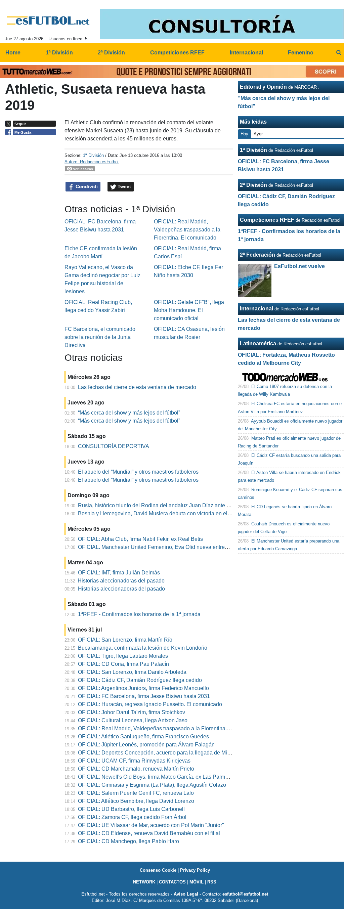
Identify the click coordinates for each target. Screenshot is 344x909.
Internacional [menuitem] (246, 52)
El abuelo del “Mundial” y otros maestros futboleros (138, 472)
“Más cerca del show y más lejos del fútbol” (129, 413)
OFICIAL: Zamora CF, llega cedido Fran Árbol (132, 817)
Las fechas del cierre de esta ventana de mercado (137, 387)
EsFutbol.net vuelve (299, 266)
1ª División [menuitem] (59, 52)
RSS (211, 881)
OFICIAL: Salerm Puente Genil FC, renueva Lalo (136, 793)
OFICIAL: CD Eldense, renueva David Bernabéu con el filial (149, 833)
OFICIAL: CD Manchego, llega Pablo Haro (128, 841)
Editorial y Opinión (263, 87)
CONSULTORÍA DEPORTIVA (113, 446)
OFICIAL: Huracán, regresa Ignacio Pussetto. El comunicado (150, 704)
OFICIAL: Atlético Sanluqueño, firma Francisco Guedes (143, 736)
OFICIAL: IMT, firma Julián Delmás (119, 572)
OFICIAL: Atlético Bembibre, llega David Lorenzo (136, 801)
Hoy (244, 133)
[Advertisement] (32, 242)
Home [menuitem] (12, 52)
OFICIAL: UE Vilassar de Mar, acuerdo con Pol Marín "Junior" (151, 825)
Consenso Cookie (158, 870)
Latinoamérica (258, 343)
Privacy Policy (195, 870)
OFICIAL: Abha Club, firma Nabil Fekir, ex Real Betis (140, 539)
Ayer (258, 133)
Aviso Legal (186, 894)
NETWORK (144, 881)
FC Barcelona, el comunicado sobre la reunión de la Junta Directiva (99, 337)
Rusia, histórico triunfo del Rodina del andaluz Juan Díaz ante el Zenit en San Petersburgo (185, 505)
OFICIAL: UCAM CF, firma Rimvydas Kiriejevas (134, 761)
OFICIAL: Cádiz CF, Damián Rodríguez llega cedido (140, 680)
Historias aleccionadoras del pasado (121, 580)
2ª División (253, 185)
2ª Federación (257, 255)
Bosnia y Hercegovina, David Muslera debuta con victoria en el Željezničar (166, 513)
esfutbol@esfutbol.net (245, 894)
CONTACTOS (172, 881)
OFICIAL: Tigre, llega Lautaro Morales (123, 656)
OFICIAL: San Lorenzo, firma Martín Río (125, 640)
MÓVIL (196, 881)
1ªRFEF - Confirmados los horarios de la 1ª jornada (139, 614)
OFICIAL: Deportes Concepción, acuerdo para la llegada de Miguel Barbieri (168, 752)
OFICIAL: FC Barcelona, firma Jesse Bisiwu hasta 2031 (144, 696)
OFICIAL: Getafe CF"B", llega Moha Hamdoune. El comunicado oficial (189, 310)
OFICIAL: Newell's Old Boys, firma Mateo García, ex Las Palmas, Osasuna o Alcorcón (180, 777)
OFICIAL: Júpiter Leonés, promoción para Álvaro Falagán (146, 744)
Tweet (123, 186)
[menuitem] (338, 52)
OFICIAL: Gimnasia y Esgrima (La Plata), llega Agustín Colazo (152, 785)
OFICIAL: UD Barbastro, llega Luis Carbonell (131, 809)
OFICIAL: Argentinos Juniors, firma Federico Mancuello (143, 688)
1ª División (93, 155)
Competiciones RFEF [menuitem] (177, 52)
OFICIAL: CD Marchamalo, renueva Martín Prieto (136, 769)
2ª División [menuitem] (111, 52)
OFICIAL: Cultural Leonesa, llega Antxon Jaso (132, 720)
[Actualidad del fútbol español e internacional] (48, 20)
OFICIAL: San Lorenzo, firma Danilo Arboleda (132, 672)
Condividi (86, 186)
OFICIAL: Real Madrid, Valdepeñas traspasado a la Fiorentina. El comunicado (187, 230)
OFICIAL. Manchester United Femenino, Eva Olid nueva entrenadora (160, 547)
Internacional (256, 308)
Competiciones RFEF (267, 220)
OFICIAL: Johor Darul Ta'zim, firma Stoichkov (131, 712)
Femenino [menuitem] (300, 52)
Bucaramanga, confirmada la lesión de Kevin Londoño (142, 648)
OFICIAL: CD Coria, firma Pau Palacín (123, 664)
